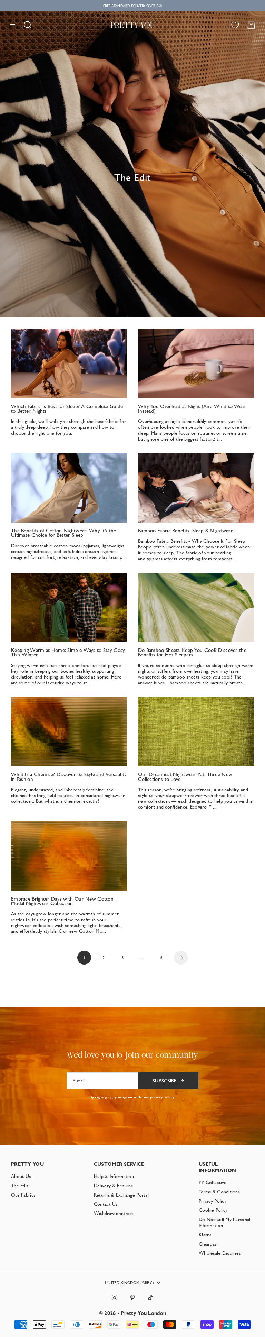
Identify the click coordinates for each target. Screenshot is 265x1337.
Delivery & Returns (113, 1185)
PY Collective (213, 1182)
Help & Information (114, 1176)
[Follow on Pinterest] (132, 1297)
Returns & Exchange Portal (121, 1195)
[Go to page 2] (181, 958)
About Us (21, 1176)
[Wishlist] (235, 25)
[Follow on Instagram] (114, 1297)
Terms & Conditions (219, 1192)
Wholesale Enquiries (220, 1253)
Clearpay (208, 1244)
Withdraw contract (114, 1213)
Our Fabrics (23, 1195)
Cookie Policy (213, 1210)
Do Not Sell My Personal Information (224, 1222)
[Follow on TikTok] (150, 1297)
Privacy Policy (212, 1201)
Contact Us (106, 1204)
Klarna (205, 1235)
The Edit (19, 1185)
